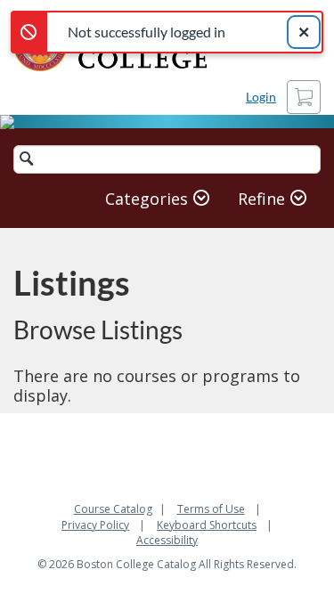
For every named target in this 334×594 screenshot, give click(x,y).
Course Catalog (113, 509)
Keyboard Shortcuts (207, 525)
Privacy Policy (95, 525)
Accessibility (167, 540)
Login (261, 96)
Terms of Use (211, 509)
